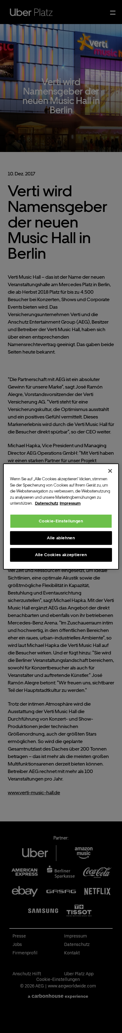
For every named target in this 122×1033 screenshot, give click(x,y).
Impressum (70, 503)
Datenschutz (46, 503)
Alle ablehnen (61, 538)
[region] (61, 516)
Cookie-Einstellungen (61, 520)
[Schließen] (110, 471)
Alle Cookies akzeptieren (61, 554)
